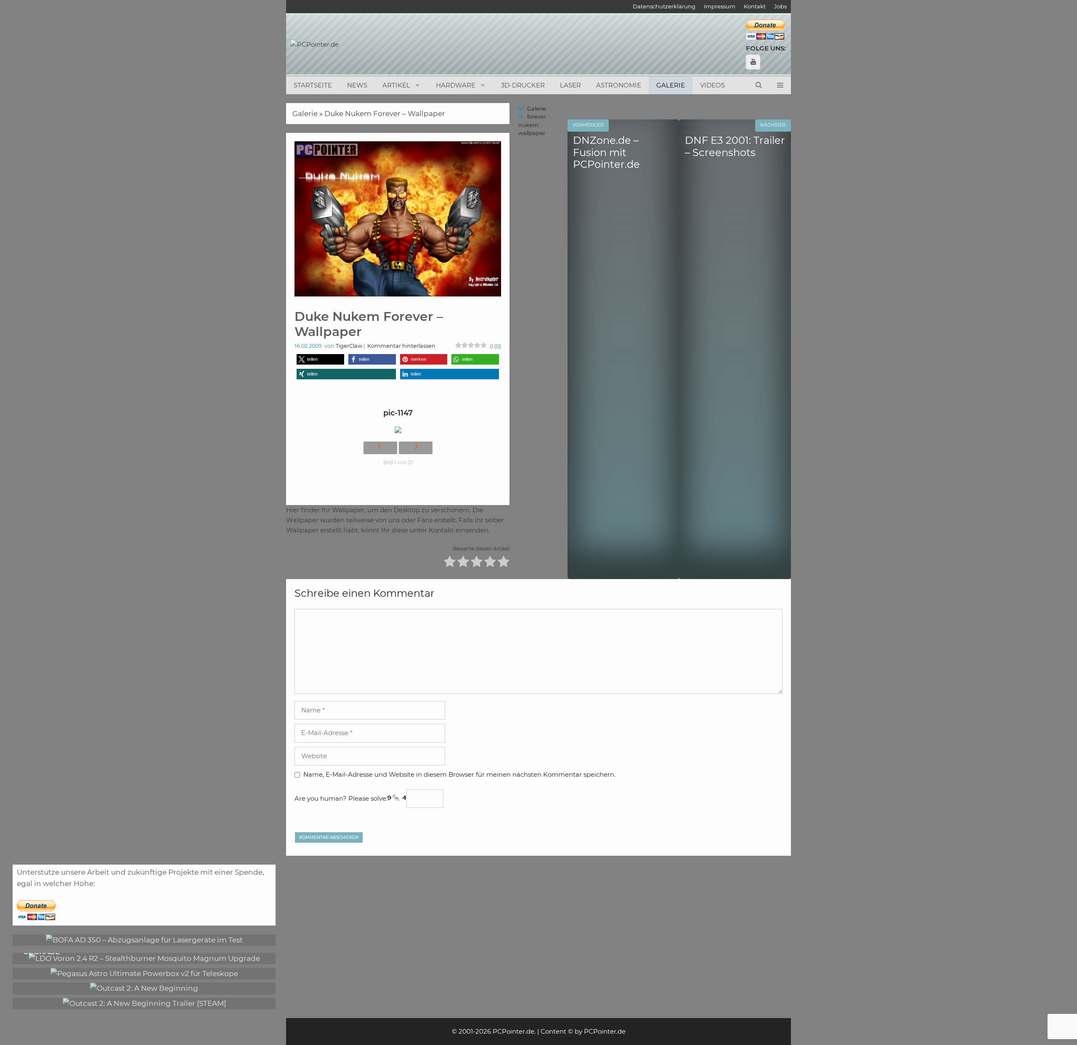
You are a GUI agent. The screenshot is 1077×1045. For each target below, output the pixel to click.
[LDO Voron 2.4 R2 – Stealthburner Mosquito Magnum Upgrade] (144, 958)
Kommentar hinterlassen (401, 346)
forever (536, 117)
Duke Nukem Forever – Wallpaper (384, 113)
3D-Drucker (523, 85)
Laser (570, 85)
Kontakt (755, 6)
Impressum (719, 6)
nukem (528, 125)
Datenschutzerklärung (664, 6)
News (357, 85)
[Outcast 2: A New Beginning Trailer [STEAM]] (144, 1003)
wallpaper (531, 133)
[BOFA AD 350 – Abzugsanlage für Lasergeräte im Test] (144, 940)
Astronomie (618, 85)
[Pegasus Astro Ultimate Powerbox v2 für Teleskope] (144, 973)
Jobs (780, 6)
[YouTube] (753, 62)
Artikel (396, 85)
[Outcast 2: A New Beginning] (144, 988)
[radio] (450, 563)
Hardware (455, 85)
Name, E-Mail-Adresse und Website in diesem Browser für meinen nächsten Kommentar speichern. (459, 774)
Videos (712, 85)
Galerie (670, 85)
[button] (780, 85)
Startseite (313, 85)
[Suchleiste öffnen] (758, 85)
